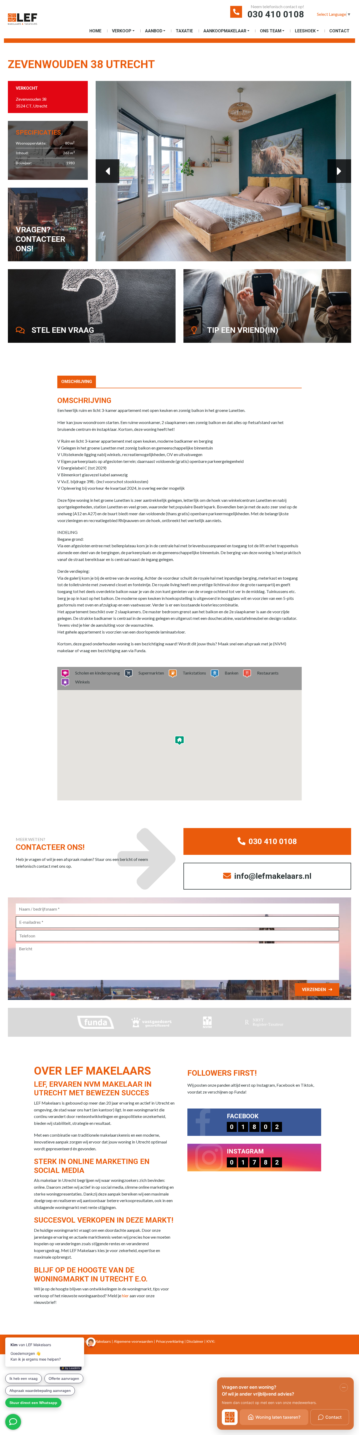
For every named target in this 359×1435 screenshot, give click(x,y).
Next (339, 171)
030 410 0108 (275, 14)
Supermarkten (151, 672)
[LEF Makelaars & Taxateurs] (22, 21)
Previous (107, 171)
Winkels (82, 681)
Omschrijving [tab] (76, 381)
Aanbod (153, 30)
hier (125, 1295)
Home (95, 30)
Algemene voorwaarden (133, 1341)
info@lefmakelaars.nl (271, 876)
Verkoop (121, 30)
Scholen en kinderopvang (97, 672)
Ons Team (270, 30)
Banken (231, 672)
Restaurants (268, 672)
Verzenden (314, 989)
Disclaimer (195, 1341)
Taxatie (184, 30)
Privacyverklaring (170, 1341)
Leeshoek (305, 30)
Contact (339, 30)
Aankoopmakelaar (224, 30)
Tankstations (194, 672)
